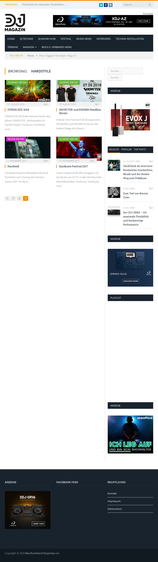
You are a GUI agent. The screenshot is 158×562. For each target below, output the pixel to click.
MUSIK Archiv (16, 139)
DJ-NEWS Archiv (17, 82)
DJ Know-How (47, 38)
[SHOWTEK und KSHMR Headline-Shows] (79, 92)
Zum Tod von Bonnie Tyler (135, 195)
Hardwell (13, 166)
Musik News (84, 38)
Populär (126, 149)
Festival (66, 38)
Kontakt (112, 493)
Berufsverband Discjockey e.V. (42, 553)
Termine (12, 47)
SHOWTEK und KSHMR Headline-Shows (80, 111)
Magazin (28, 47)
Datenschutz (115, 509)
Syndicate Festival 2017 (73, 166)
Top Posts (140, 149)
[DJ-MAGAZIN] (15, 22)
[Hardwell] (27, 149)
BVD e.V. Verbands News (57, 47)
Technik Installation (130, 38)
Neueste (114, 149)
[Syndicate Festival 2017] (79, 149)
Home (11, 38)
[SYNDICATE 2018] (27, 92)
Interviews (104, 38)
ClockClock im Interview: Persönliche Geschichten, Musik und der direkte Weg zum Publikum (45, 4)
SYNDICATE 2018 (18, 109)
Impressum (114, 501)
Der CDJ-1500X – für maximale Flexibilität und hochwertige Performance (136, 218)
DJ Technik (26, 38)
